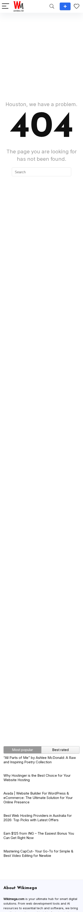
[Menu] (5, 6)
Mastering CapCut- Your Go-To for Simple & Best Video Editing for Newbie (38, 853)
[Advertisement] (41, 54)
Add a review (65, 6)
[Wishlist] (76, 6)
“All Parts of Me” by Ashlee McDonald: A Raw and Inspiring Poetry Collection (39, 759)
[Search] (51, 6)
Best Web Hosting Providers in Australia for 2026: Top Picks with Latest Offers (37, 817)
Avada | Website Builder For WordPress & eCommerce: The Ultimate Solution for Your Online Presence (38, 797)
